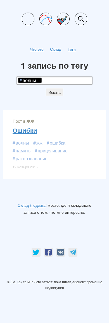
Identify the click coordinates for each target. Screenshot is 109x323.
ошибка (57, 143)
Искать (54, 92)
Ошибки (25, 130)
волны (22, 143)
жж (39, 143)
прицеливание (53, 150)
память (23, 150)
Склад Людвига (32, 205)
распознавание (32, 158)
